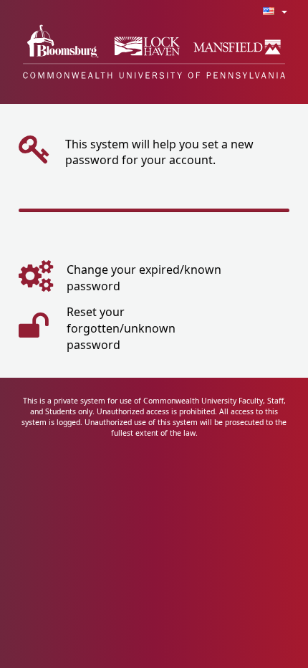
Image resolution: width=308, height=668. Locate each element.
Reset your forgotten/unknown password (121, 328)
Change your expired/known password (144, 278)
